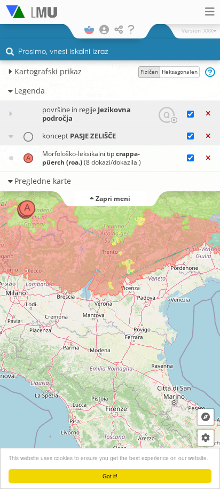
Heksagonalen (180, 71)
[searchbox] (111, 52)
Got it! (110, 476)
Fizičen (149, 71)
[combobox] (110, 51)
